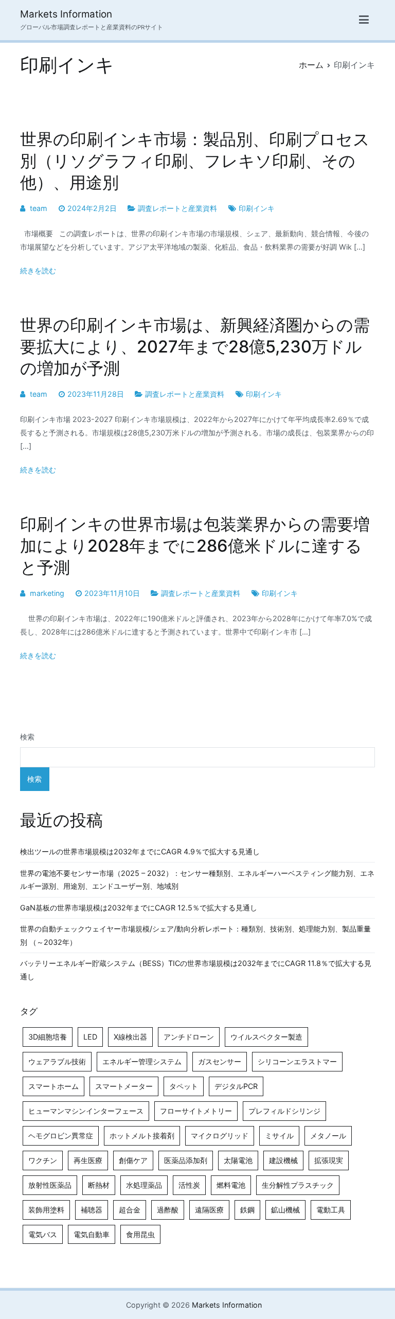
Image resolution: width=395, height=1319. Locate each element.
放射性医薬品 (49, 1185)
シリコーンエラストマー (297, 1061)
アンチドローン (189, 1036)
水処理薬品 (144, 1185)
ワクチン (42, 1160)
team (38, 208)
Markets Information (66, 14)
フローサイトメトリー (196, 1110)
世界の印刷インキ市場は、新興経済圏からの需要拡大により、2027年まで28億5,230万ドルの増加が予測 (195, 346)
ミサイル (279, 1135)
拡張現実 (328, 1160)
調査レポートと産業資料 (177, 208)
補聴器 (91, 1209)
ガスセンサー (219, 1061)
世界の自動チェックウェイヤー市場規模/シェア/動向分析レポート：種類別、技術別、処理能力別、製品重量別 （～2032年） (195, 935)
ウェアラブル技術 (57, 1061)
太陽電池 (238, 1160)
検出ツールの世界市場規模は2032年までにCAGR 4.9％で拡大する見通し (140, 851)
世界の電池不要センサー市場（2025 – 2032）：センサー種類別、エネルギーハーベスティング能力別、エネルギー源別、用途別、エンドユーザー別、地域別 (197, 880)
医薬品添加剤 (185, 1160)
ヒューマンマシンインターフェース (85, 1110)
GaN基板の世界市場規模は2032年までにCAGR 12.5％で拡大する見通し (138, 907)
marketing (47, 593)
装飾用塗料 (46, 1209)
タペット (183, 1086)
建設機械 (283, 1160)
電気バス (42, 1234)
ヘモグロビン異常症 (60, 1135)
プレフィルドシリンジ (284, 1110)
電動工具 (330, 1209)
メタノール (328, 1135)
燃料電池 (231, 1185)
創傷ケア (133, 1160)
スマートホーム (53, 1086)
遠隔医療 (209, 1209)
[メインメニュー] (364, 20)
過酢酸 (167, 1209)
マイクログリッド (219, 1135)
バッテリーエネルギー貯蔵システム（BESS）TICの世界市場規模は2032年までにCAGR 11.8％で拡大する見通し (195, 970)
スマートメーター (124, 1086)
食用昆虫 (140, 1234)
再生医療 (88, 1160)
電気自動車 (92, 1234)
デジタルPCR (236, 1086)
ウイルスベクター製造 (266, 1036)
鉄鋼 (247, 1209)
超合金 (129, 1209)
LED (90, 1036)
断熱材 (99, 1185)
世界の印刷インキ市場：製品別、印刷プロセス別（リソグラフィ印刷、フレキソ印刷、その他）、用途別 (195, 160)
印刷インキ (257, 208)
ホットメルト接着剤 (142, 1135)
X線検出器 (130, 1036)
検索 (27, 736)
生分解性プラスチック (298, 1185)
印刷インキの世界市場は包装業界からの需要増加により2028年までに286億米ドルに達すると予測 (195, 545)
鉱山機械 (285, 1209)
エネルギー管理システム (142, 1061)
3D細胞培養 (47, 1036)
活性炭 (189, 1185)
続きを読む (38, 270)
